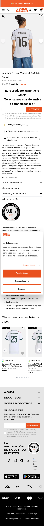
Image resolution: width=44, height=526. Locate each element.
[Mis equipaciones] (30, 10)
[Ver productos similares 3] (19, 377)
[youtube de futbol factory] (35, 464)
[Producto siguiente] (39, 350)
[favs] (35, 10)
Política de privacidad (13, 519)
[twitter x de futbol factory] (28, 460)
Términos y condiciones (16, 513)
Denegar (22, 289)
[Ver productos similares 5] (22, 377)
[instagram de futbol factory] (15, 460)
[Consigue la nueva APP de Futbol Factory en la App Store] (11, 476)
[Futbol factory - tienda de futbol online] (22, 10)
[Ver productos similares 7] (26, 377)
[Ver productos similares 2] (17, 377)
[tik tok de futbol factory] (9, 460)
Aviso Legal (32, 513)
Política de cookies (32, 519)
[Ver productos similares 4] (21, 377)
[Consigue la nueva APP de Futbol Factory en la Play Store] (31, 476)
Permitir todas (22, 273)
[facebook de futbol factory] (22, 460)
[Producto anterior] (5, 350)
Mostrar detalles (29, 265)
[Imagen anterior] (3, 41)
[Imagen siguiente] (41, 41)
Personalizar (20, 281)
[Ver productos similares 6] (24, 377)
